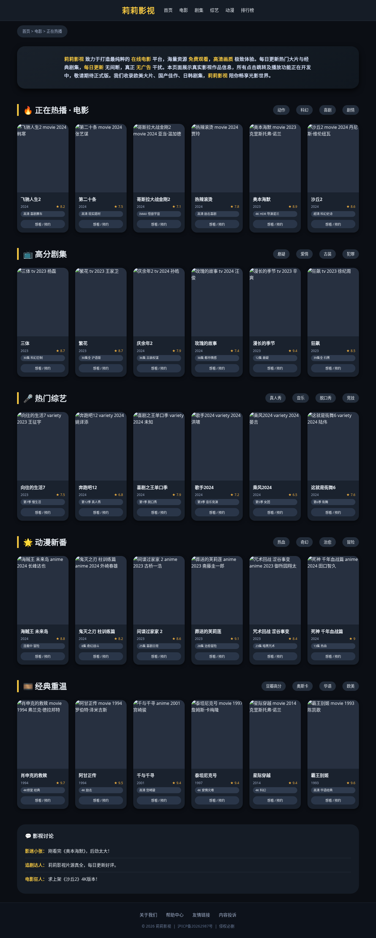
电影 (183, 10)
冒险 (351, 542)
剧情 (351, 110)
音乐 (300, 397)
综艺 (214, 10)
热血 (281, 542)
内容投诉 (227, 915)
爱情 (304, 254)
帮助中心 (175, 915)
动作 (281, 110)
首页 (168, 10)
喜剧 (327, 110)
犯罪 (351, 254)
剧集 (199, 10)
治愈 (327, 542)
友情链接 (201, 915)
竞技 (351, 397)
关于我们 (148, 915)
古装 (327, 254)
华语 (327, 686)
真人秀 (275, 397)
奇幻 (304, 542)
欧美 (351, 686)
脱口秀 (325, 397)
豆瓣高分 (273, 686)
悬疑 (281, 254)
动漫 (229, 10)
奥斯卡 (302, 686)
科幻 (304, 110)
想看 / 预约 (43, 225)
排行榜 (247, 10)
